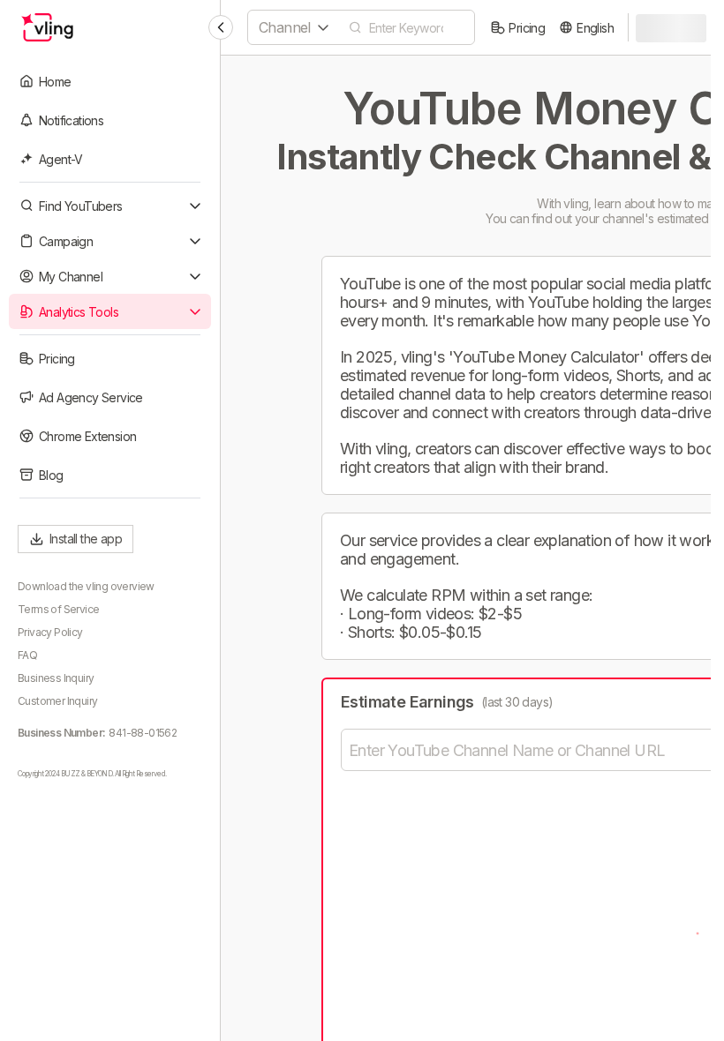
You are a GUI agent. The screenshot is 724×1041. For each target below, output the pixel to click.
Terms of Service (58, 609)
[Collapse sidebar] (220, 27)
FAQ (27, 655)
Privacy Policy (50, 632)
